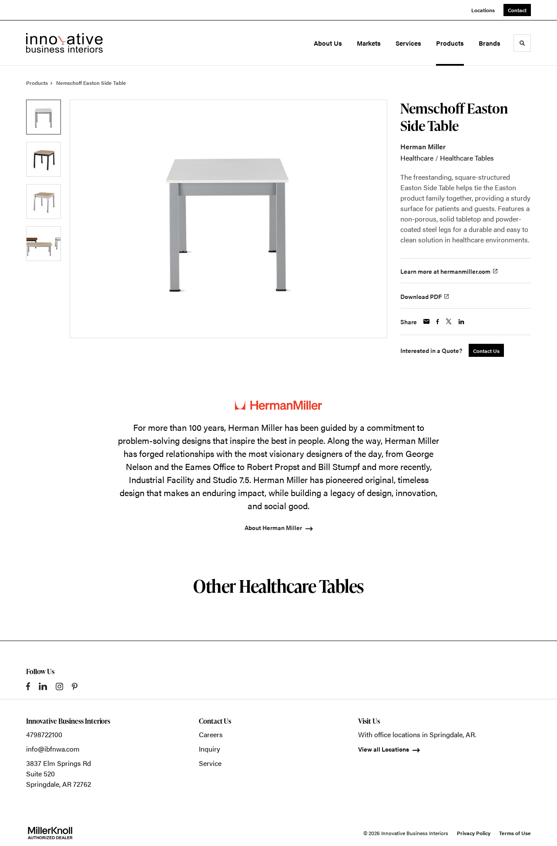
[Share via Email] (426, 321)
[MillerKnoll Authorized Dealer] (50, 832)
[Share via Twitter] (449, 321)
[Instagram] (59, 686)
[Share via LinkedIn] (461, 321)
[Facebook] (28, 686)
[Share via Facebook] (437, 321)
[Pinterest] (74, 686)
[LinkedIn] (43, 686)
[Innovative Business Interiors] (64, 43)
